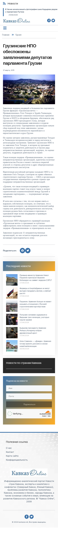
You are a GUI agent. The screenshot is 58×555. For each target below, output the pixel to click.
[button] (22, 250)
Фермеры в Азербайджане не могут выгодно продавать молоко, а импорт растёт (35, 290)
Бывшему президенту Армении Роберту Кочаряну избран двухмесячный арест (33, 330)
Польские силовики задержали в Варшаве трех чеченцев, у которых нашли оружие (34, 317)
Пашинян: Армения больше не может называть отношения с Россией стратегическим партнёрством (35, 304)
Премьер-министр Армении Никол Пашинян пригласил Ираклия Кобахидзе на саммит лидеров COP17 (36, 277)
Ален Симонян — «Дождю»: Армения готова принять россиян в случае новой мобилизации (35, 343)
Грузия (18, 35)
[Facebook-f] (49, 20)
